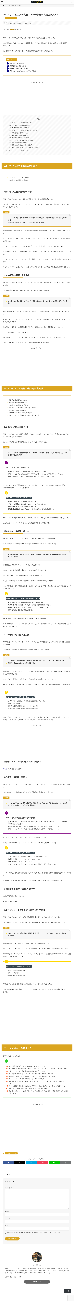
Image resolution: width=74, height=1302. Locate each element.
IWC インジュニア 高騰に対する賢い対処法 (23, 130)
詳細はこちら (37, 1281)
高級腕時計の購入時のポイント (21, 133)
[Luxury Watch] (37, 2)
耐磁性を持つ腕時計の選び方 (20, 135)
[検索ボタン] (72, 2)
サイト (7, 1226)
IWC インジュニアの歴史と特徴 (21, 125)
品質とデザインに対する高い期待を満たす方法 (25, 147)
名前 (7, 1211)
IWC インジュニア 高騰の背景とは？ (20, 122)
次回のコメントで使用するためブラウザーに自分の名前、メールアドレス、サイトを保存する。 (34, 1232)
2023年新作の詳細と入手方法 (20, 138)
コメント (8, 1188)
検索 (67, 1291)
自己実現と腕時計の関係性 (19, 142)
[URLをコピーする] (65, 1162)
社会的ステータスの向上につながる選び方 (24, 140)
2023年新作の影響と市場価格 (20, 127)
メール (8, 1219)
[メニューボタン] (2, 2)
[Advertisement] (37, 96)
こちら (5, 769)
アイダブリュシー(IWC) (10, 17)
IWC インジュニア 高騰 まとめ (19, 150)
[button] (8, 1162)
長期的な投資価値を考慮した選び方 (22, 145)
